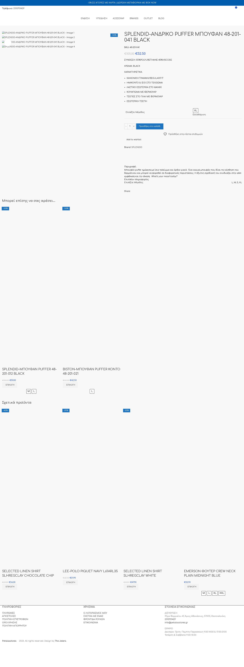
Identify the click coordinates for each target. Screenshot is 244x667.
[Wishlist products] (229, 8)
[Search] (240, 8)
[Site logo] (17, 18)
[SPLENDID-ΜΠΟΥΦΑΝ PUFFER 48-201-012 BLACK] (31, 244)
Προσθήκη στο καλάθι (150, 126)
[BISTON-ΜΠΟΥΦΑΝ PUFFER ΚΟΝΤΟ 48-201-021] (92, 244)
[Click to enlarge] (7, 42)
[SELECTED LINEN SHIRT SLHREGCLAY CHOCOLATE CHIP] (31, 446)
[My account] (224, 8)
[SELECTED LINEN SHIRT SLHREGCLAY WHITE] (152, 446)
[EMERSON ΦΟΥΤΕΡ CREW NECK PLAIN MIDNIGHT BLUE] (213, 446)
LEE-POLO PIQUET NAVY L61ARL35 (90, 571)
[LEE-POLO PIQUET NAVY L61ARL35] (92, 446)
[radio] (28, 391)
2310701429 (18, 8)
